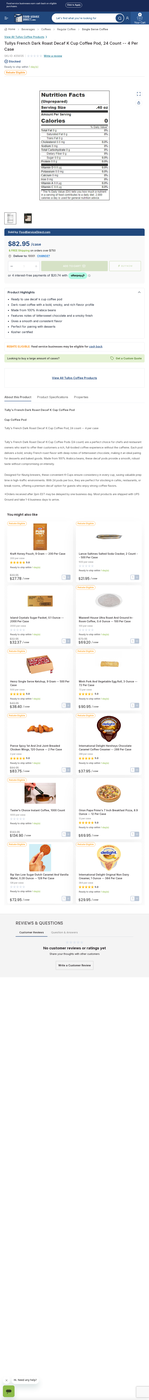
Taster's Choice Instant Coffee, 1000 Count (37, 810)
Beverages (28, 29)
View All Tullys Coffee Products (24, 36)
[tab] (10, 218)
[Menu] (6, 18)
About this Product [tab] (17, 397)
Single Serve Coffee (95, 29)
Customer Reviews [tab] (31, 932)
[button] (127, 18)
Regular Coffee (66, 29)
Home (11, 29)
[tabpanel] (74, 454)
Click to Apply (73, 4)
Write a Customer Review (74, 965)
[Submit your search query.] (120, 18)
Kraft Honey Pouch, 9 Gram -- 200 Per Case (37, 553)
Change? (43, 255)
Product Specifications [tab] (52, 397)
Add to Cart (72, 266)
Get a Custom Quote (129, 358)
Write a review (53, 55)
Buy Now (127, 265)
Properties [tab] (81, 397)
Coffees (46, 29)
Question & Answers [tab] (64, 932)
